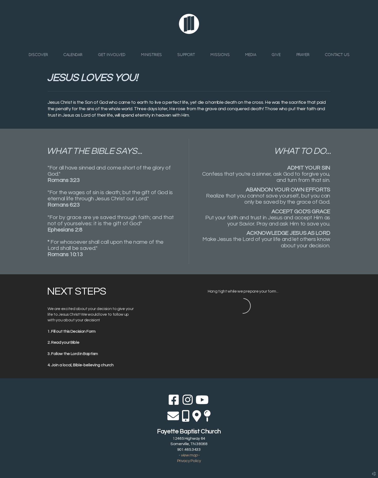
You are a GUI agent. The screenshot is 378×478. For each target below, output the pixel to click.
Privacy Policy (189, 461)
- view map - (188, 455)
